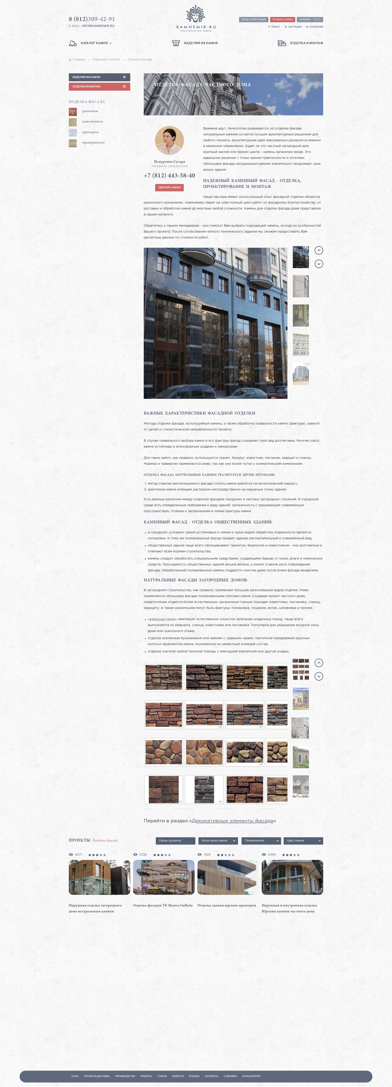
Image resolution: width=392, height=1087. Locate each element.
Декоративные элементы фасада (232, 821)
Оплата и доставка (97, 1076)
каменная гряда (162, 619)
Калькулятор (251, 1076)
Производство (125, 1076)
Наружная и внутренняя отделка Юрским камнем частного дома (289, 908)
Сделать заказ (169, 187)
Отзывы (194, 1076)
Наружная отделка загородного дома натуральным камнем (95, 908)
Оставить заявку (283, 19)
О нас (75, 1076)
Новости (178, 1076)
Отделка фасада (87, 102)
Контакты (211, 1076)
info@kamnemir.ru (98, 26)
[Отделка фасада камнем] (244, 323)
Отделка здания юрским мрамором (226, 906)
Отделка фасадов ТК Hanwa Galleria (163, 906)
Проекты (146, 1076)
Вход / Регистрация (254, 19)
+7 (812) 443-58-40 (169, 176)
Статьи (162, 1076)
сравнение (316, 27)
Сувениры (230, 1076)
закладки (295, 27)
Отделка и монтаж (86, 86)
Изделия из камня (86, 77)
